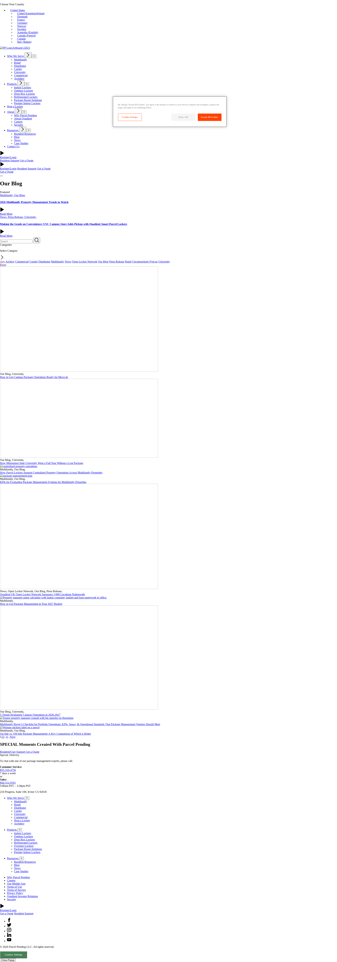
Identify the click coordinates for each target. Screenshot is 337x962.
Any (2, 261)
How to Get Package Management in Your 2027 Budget (31, 603)
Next (12, 736)
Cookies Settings (13, 954)
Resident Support (9, 160)
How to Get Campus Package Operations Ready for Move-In (34, 377)
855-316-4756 (8, 770)
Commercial (22, 261)
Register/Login (8, 157)
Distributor (44, 261)
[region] (170, 111)
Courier (33, 261)
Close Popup (7, 960)
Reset (3, 264)
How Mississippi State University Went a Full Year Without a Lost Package (41, 463)
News (68, 261)
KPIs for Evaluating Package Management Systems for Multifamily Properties (43, 482)
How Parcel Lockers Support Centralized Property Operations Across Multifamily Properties (51, 472)
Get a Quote (26, 160)
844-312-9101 (8, 782)
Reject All (183, 117)
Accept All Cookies (209, 117)
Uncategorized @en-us (145, 261)
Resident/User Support (13, 751)
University (164, 261)
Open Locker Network (84, 261)
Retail (128, 261)
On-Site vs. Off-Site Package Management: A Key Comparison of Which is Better (45, 733)
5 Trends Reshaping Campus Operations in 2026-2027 (30, 714)
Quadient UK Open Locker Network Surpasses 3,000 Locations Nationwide (42, 594)
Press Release (116, 261)
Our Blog (103, 261)
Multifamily (57, 261)
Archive (9, 261)
